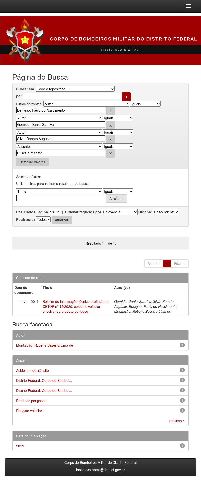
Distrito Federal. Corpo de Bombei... (44, 380)
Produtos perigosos (31, 400)
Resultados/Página (32, 211)
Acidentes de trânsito (32, 370)
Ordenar (145, 211)
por (19, 95)
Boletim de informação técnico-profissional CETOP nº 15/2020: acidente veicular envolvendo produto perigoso (75, 306)
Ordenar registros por (83, 211)
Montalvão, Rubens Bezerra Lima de (44, 345)
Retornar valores (32, 161)
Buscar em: (25, 88)
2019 (20, 445)
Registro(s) (25, 219)
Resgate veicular (29, 410)
